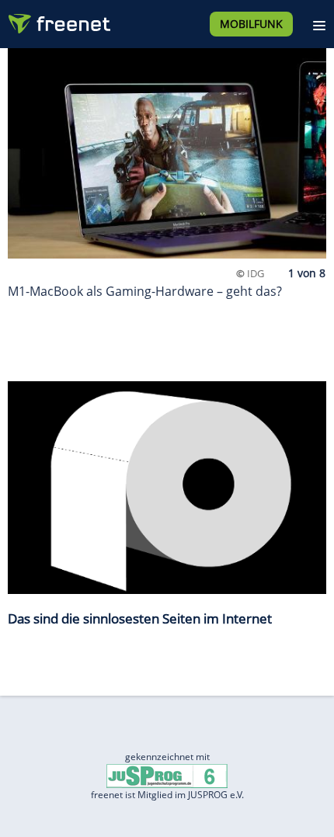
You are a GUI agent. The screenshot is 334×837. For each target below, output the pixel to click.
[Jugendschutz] (167, 775)
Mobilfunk (251, 23)
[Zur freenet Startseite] (57, 20)
